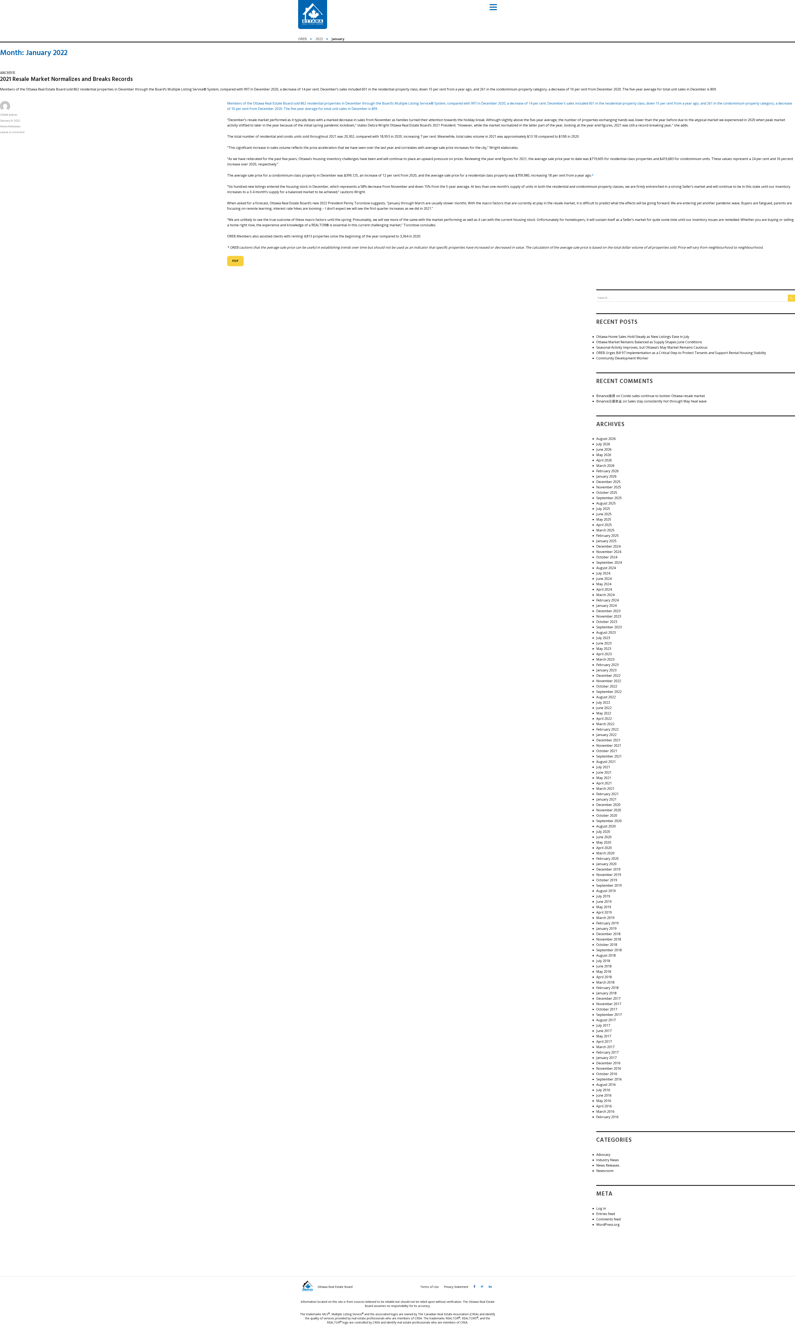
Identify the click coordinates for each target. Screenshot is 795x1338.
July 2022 (603, 702)
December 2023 (608, 611)
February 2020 (607, 858)
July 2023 (603, 638)
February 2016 (607, 1117)
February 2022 (607, 729)
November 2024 (608, 551)
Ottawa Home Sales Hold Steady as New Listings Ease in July (642, 336)
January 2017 (606, 1057)
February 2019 (607, 923)
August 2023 (606, 632)
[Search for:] (692, 298)
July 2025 (603, 508)
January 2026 (606, 476)
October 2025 (606, 492)
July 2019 (603, 896)
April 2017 (604, 1041)
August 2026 (606, 438)
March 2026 (605, 465)
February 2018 (607, 987)
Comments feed (608, 1219)
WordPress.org (608, 1224)
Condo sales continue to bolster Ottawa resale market (663, 396)
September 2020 (609, 821)
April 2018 (604, 977)
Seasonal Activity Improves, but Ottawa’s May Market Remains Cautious (651, 347)
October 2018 (606, 944)
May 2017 (603, 1036)
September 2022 (609, 691)
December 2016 (608, 1063)
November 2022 (608, 681)
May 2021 (603, 778)
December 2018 (608, 934)
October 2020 (606, 815)
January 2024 (606, 605)
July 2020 (603, 831)
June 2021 (604, 772)
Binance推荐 (605, 396)
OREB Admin (8, 114)
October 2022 (606, 686)
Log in (601, 1208)
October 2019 (606, 880)
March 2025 (605, 530)
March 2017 (605, 1047)
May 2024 (603, 584)
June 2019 (604, 901)
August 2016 (606, 1084)
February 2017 (607, 1052)
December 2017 (608, 998)
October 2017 (606, 1009)
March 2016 (605, 1111)
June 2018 (604, 966)
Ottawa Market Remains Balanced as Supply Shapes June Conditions (649, 342)
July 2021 (603, 767)
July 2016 (603, 1090)
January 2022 (606, 734)
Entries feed (605, 1214)
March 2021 (605, 788)
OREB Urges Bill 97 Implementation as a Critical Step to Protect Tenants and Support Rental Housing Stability (681, 352)
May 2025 (603, 519)
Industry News (607, 1160)
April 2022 (604, 718)
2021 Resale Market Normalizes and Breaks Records (66, 79)
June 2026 (604, 449)
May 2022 (603, 713)
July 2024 (603, 573)
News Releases (10, 126)
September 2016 (609, 1079)
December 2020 (608, 804)
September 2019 (609, 885)
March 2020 (605, 853)
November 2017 (608, 1004)
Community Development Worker (622, 358)
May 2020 (603, 842)
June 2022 (604, 708)
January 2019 (606, 928)
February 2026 (607, 471)
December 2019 (608, 869)
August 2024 (606, 568)
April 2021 (604, 783)
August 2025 (606, 503)
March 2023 (605, 659)
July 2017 (603, 1025)
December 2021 (608, 740)
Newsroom (604, 1170)
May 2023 (603, 648)
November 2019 (608, 874)
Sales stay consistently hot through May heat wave (667, 401)
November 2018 (608, 939)
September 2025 (609, 498)
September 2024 (609, 562)
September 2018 (609, 950)
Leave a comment (12, 132)
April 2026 (604, 460)
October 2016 (606, 1074)
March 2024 (605, 595)
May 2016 (603, 1100)
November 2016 (608, 1068)
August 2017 (606, 1020)
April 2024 (604, 589)
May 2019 (603, 907)
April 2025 (604, 525)
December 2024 (608, 546)
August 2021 (606, 761)
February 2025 (607, 535)
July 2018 (603, 961)
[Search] (791, 298)
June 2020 (604, 837)
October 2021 (606, 751)
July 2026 (603, 444)
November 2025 (608, 487)
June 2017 (604, 1030)
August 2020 (606, 826)
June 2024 (604, 578)
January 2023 (606, 670)
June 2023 (604, 643)
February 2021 (607, 794)
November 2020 (608, 810)
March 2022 (605, 724)
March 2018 (605, 982)
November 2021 (608, 745)
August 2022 (606, 697)
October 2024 (606, 557)
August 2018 (606, 955)
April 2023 (604, 654)
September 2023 (609, 627)
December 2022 (608, 675)
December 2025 (608, 481)
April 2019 (604, 912)
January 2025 (606, 541)
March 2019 (605, 917)
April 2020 (604, 847)
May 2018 (603, 971)
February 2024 (607, 600)
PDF (235, 261)
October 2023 (606, 621)
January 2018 (606, 993)
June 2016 (604, 1095)
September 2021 (609, 756)
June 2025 (604, 514)
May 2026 (603, 455)
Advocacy (603, 1154)
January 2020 (606, 864)
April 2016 (604, 1106)
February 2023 (607, 664)
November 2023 (608, 616)
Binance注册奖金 (609, 401)
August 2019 (606, 891)
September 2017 (609, 1014)
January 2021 (606, 799)
